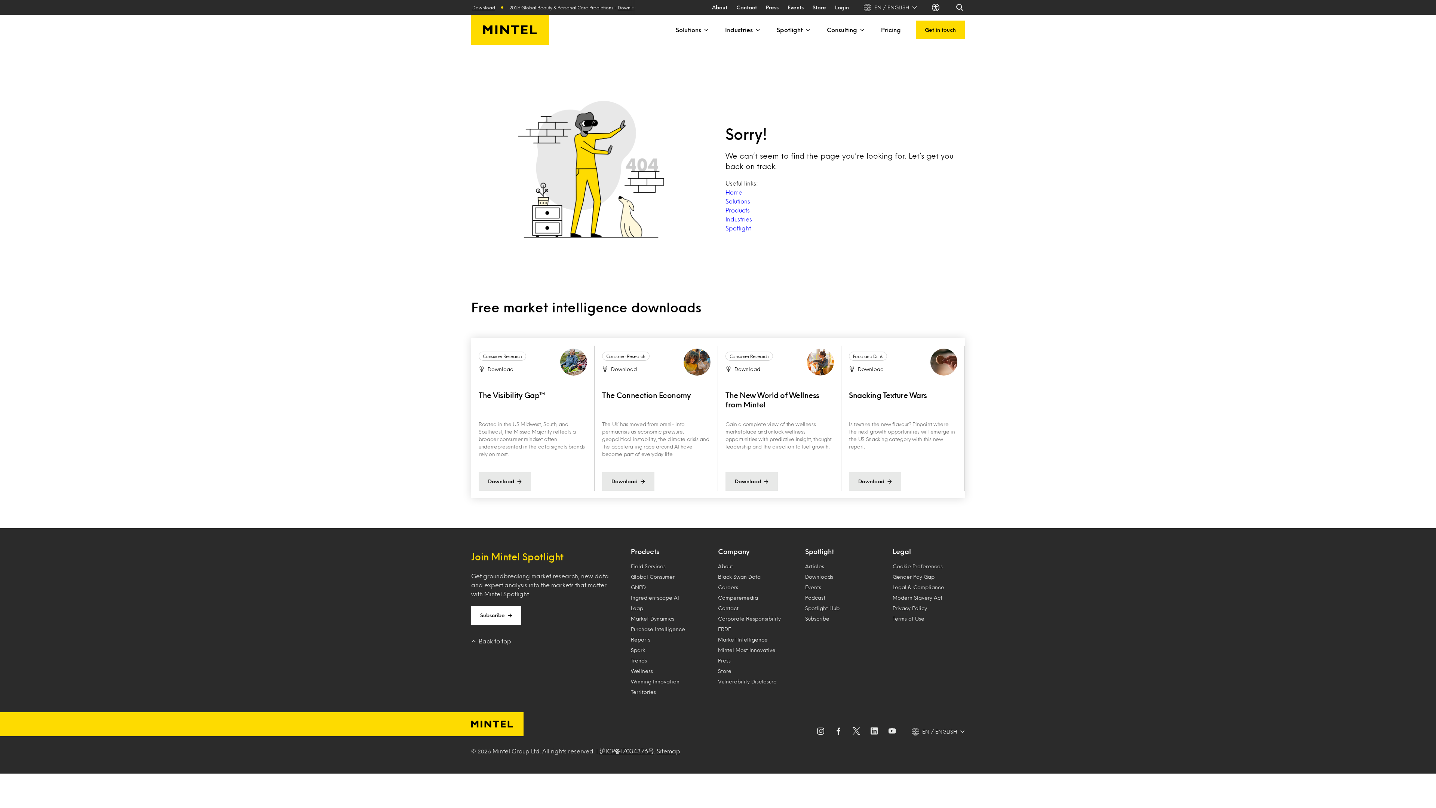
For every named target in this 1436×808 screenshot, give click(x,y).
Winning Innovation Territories (655, 686)
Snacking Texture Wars (888, 395)
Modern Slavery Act (917, 598)
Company (733, 551)
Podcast (815, 598)
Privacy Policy (910, 608)
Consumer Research (502, 356)
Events (796, 7)
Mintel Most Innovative (747, 650)
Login (842, 7)
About (719, 7)
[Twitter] (856, 731)
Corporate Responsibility (749, 618)
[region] (718, 418)
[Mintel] (510, 30)
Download (610, 7)
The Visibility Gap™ (512, 395)
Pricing (891, 29)
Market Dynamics (652, 618)
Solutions (688, 29)
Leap (637, 608)
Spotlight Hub (822, 608)
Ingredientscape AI (655, 598)
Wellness (642, 671)
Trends (639, 660)
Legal (902, 551)
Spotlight (790, 29)
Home (733, 192)
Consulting (842, 29)
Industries (739, 29)
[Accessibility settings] (936, 7)
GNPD (638, 587)
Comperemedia (738, 598)
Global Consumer (653, 577)
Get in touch (940, 30)
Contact (746, 7)
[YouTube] (892, 731)
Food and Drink (868, 356)
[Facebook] (838, 731)
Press (772, 7)
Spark (638, 650)
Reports (640, 639)
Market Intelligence (743, 639)
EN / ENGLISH (891, 7)
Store (819, 7)
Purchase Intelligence (658, 629)
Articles (814, 566)
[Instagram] (820, 731)
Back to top (495, 641)
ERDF (724, 629)
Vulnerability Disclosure (747, 681)
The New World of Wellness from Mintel (772, 399)
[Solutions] (705, 29)
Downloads (819, 577)
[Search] (960, 7)
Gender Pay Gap (914, 577)
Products (737, 210)
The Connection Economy (646, 395)
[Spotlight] (807, 29)
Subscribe (492, 615)
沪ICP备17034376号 (626, 751)
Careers (728, 587)
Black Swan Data (739, 577)
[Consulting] (861, 29)
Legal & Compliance (918, 587)
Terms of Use (908, 618)
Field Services (648, 566)
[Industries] (757, 29)
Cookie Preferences (918, 566)
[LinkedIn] (874, 731)
